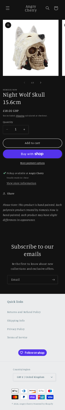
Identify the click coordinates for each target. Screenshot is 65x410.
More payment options (32, 163)
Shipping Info (16, 320)
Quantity (8, 122)
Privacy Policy (16, 329)
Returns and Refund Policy (24, 311)
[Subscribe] (53, 279)
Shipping (20, 116)
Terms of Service (17, 337)
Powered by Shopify (43, 404)
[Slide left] (24, 83)
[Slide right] (41, 83)
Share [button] (10, 193)
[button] (7, 8)
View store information (21, 183)
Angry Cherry (26, 404)
